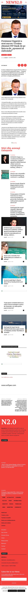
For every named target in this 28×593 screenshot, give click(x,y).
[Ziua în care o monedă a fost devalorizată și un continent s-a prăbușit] (5, 174)
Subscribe (14, 583)
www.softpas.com (8, 385)
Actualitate (4, 54)
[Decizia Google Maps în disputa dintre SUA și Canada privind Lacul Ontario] (5, 185)
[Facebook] (19, 65)
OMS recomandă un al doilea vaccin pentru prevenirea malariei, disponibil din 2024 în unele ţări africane (6, 403)
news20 (6, 57)
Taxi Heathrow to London (7, 377)
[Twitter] (22, 65)
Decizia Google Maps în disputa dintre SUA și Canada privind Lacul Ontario (13, 281)
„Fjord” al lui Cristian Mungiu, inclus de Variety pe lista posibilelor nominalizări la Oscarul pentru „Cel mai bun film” (13, 466)
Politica (9, 54)
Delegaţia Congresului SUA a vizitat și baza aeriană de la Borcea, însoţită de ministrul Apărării (12, 494)
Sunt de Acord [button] (21, 590)
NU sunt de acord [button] (12, 590)
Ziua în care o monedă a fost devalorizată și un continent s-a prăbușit (17, 175)
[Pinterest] (25, 65)
